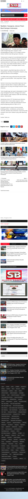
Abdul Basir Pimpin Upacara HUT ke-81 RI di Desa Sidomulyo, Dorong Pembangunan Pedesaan (17, 309)
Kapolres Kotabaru (17, 422)
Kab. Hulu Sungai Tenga (6, 405)
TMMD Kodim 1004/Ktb (18, 454)
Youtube (3, 460)
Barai (13, 388)
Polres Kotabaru (14, 446)
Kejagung (16, 424)
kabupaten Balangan (12, 412)
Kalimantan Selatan (5, 418)
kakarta (23, 414)
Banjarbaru (23, 386)
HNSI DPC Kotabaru (15, 395)
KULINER (20, 433)
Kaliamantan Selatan (6, 416)
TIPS (10, 454)
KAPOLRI (24, 422)
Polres (8, 446)
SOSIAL (12, 450)
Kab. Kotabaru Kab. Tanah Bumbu (16, 407)
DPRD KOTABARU (13, 393)
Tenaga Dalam (4, 454)
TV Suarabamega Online (6, 458)
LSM (2, 435)
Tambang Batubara (5, 452)
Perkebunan (4, 443)
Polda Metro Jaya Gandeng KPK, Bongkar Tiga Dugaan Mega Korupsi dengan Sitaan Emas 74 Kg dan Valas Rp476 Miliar (16, 481)
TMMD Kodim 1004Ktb (6, 456)
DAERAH (11, 390)
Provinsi (3, 448)
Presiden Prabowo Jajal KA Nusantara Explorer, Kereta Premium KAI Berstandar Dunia (13, 144)
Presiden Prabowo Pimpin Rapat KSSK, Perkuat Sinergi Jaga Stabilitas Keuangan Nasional (13, 158)
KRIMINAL (14, 433)
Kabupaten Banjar (22, 412)
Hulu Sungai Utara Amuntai (7, 397)
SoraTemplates (12, 488)
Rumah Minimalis (20, 448)
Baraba (3, 388)
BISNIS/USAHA (4, 390)
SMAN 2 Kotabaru (5, 450)
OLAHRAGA (4, 439)
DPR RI (20, 390)
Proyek (8, 448)
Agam (3, 386)
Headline (3, 395)
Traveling (14, 456)
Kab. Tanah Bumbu (13, 410)
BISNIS (23, 388)
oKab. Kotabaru (17, 437)
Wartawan (15, 458)
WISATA (21, 458)
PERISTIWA (22, 441)
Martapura (7, 435)
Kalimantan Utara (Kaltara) (16, 420)
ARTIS (12, 386)
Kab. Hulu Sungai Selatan (15, 403)
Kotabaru (13, 431)
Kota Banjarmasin (5, 431)
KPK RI (18, 431)
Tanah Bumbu (14, 452)
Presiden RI (6, 21)
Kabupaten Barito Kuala (6, 414)
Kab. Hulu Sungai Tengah (18, 405)
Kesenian (21, 426)
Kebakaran (4, 424)
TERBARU (5, 244)
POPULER (14, 244)
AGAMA (7, 386)
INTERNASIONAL (13, 399)
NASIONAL (9, 437)
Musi (19, 435)
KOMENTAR (23, 244)
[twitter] (23, 1)
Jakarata (20, 399)
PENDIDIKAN (15, 441)
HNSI (8, 395)
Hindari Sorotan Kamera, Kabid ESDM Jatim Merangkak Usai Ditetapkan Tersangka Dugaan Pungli (17, 474)
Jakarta (3, 401)
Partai (3, 441)
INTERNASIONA (5, 399)
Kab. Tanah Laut (22, 410)
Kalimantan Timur (5, 420)
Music (23, 435)
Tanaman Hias (22, 452)
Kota (2, 429)
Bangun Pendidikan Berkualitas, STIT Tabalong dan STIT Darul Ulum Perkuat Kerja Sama (17, 339)
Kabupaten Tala (16, 414)
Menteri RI (14, 435)
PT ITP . (13, 448)
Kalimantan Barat (15, 416)
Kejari (3, 426)
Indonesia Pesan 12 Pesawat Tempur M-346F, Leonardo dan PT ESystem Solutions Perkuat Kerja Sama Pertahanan (13, 173)
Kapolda (3, 422)
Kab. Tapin (4, 412)
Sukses (17, 450)
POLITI (20, 443)
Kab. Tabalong (4, 410)
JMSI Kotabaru (9, 401)
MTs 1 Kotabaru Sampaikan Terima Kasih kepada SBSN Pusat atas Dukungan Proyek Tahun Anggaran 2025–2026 (16, 254)
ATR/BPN (17, 386)
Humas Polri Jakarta (18, 397)
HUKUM (22, 395)
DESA (16, 390)
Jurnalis (15, 401)
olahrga (10, 439)
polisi (16, 443)
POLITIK (3, 446)
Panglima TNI (22, 439)
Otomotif (15, 439)
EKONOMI (21, 393)
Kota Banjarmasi (17, 429)
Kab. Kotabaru (4, 407)
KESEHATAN (14, 426)
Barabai (8, 388)
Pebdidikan (8, 441)
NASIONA (3, 437)
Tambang (22, 450)
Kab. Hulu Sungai (5, 403)
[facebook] (21, 1)
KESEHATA (8, 426)
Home (2, 21)
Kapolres (9, 422)
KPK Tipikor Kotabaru (6, 433)
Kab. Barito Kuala (22, 401)
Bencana (18, 388)
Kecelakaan (10, 424)
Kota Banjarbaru (9, 429)
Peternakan (11, 443)
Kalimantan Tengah (15, 418)
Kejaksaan (23, 424)
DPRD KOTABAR (5, 393)
